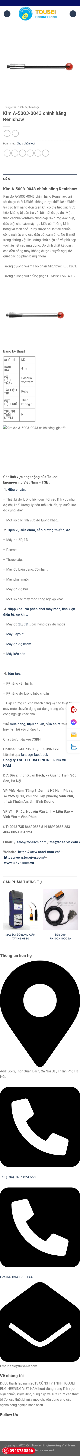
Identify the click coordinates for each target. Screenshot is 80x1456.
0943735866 (21, 1450)
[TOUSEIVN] (40, 14)
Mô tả (6, 178)
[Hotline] (73, 709)
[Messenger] (73, 722)
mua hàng (17, 724)
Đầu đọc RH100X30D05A (60, 936)
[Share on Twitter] (22, 153)
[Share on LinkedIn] (45, 153)
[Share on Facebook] (14, 153)
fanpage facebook (34, 755)
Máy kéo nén (15, 654)
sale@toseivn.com (31, 842)
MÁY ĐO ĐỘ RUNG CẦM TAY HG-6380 (20, 936)
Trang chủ (9, 107)
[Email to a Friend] (30, 153)
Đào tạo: (14, 674)
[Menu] (7, 13)
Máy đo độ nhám (18, 644)
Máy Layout (15, 634)
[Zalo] (73, 747)
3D (26, 624)
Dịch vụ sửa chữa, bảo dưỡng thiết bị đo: (39, 530)
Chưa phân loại (29, 107)
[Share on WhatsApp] (7, 153)
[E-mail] (73, 734)
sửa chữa (53, 724)
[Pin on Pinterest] (37, 153)
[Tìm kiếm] (73, 13)
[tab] (40, 178)
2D (20, 624)
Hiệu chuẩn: (17, 490)
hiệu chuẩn (35, 724)
